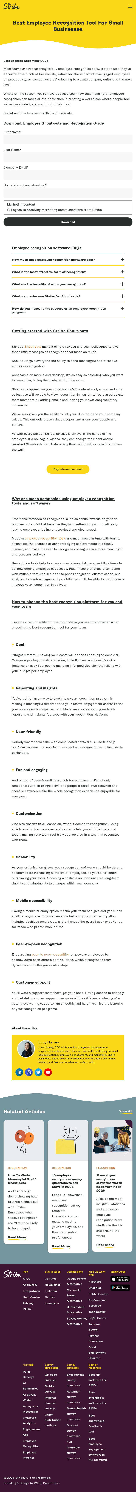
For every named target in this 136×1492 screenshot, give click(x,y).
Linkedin (51, 1291)
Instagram (52, 1303)
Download (68, 222)
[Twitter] (38, 1072)
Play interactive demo (68, 469)
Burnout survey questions (73, 1431)
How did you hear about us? (25, 185)
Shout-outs (33, 346)
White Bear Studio (47, 1483)
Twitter (50, 1297)
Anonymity (30, 1284)
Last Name (12, 150)
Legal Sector (98, 1318)
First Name (13, 132)
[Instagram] (29, 1072)
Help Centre (31, 1297)
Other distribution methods (53, 1420)
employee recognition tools (45, 538)
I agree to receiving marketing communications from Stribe (56, 210)
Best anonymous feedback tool (96, 1423)
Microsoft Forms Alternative (74, 1295)
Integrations (31, 1291)
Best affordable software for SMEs (97, 1400)
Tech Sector (97, 1311)
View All (125, 1111)
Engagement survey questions (75, 1380)
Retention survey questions (73, 1397)
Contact (50, 1278)
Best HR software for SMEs (97, 1380)
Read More (17, 1237)
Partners (95, 1281)
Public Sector (98, 1294)
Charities (95, 1287)
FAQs (26, 1278)
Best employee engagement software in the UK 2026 (98, 1449)
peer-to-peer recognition (51, 954)
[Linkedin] (19, 1072)
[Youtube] (48, 1072)
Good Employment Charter (97, 1353)
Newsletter (52, 1284)
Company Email (16, 167)
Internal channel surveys (50, 1403)
